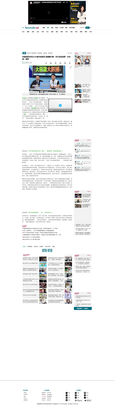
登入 (87, 27)
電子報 (25, 398)
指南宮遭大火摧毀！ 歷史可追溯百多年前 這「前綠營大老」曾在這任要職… (30, 258)
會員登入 (44, 400)
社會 (38, 31)
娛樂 (52, 31)
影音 (91, 31)
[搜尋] (91, 28)
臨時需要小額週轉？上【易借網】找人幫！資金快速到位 (56, 269)
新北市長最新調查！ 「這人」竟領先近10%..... (41, 212)
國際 (28, 31)
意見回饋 (44, 398)
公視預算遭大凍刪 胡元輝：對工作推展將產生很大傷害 (30, 280)
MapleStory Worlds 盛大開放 (29, 295)
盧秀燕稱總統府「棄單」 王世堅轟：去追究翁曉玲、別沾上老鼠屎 (56, 274)
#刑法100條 (47, 246)
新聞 (48, 27)
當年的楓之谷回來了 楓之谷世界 (30, 273)
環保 (76, 31)
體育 (62, 31)
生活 (47, 31)
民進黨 (24, 98)
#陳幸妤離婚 (72, 27)
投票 (25, 396)
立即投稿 (44, 396)
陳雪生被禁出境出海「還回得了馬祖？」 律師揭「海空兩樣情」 (56, 258)
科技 (67, 31)
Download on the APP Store (88, 400)
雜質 (25, 114)
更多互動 (25, 390)
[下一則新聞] (71, 53)
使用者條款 (49, 394)
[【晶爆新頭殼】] (78, 12)
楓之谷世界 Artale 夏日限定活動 (30, 284)
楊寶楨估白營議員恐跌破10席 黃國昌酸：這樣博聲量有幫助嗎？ (30, 269)
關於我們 (44, 392)
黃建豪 (27, 62)
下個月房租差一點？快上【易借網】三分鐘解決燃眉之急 (55, 264)
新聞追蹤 (25, 400)
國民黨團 (33, 108)
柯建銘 (36, 98)
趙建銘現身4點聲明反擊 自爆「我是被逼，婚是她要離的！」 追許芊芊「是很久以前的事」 (56, 280)
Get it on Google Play (79, 400)
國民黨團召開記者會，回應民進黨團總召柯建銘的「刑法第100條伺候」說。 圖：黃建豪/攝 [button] (47, 94)
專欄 (81, 31)
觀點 (52, 27)
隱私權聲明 (49, 396)
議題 (66, 27)
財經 (33, 31)
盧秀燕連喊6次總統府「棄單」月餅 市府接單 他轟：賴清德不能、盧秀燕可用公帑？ (56, 296)
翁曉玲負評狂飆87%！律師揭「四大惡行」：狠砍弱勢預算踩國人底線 (56, 285)
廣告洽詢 (49, 400)
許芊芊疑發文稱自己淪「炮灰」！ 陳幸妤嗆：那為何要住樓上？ (45, 151)
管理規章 (49, 398)
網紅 (57, 31)
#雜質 (53, 246)
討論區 (56, 27)
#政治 (24, 246)
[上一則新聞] (68, 53)
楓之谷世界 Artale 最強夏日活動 (30, 263)
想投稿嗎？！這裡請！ (83, 308)
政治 (23, 31)
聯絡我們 (44, 394)
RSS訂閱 (49, 392)
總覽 (44, 27)
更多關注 (78, 390)
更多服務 (46, 390)
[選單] (23, 28)
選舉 (86, 31)
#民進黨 (35, 246)
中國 (43, 31)
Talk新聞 (61, 27)
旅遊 (71, 31)
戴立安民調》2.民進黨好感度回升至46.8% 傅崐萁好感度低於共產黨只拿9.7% (30, 301)
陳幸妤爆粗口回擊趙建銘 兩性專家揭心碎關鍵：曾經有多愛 (56, 290)
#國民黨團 (30, 246)
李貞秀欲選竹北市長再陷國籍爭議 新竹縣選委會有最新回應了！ (56, 301)
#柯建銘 (41, 246)
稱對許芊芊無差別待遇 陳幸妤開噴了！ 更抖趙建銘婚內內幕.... (30, 290)
